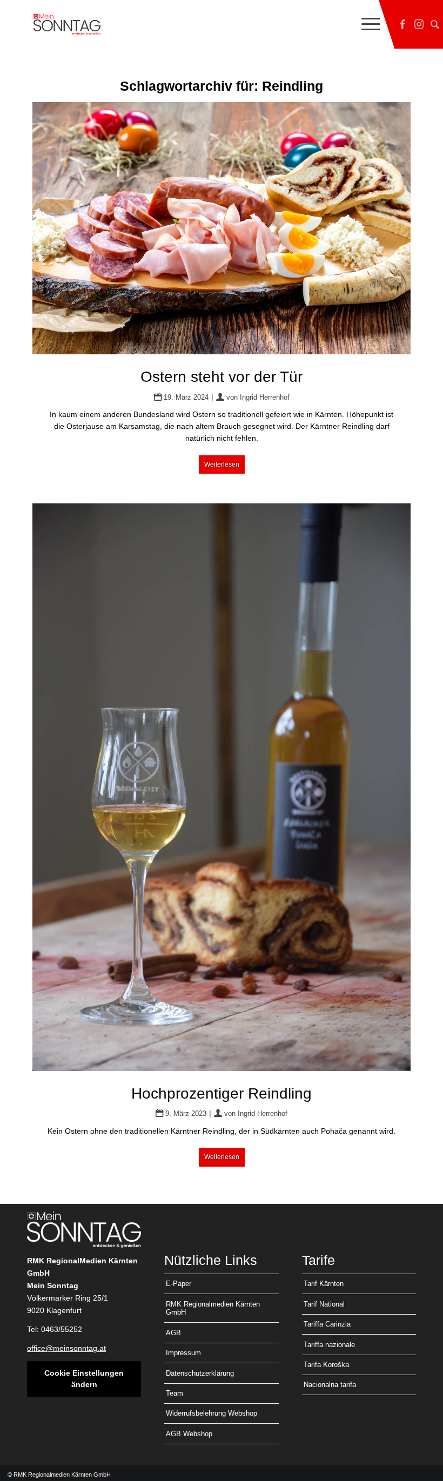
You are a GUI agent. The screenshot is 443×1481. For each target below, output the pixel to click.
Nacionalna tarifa (330, 1385)
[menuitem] (365, 24)
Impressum (183, 1353)
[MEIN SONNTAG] (66, 24)
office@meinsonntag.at (66, 1348)
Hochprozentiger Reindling (221, 1093)
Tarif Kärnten (324, 1284)
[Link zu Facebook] (402, 24)
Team (174, 1393)
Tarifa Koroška (326, 1365)
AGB (173, 1333)
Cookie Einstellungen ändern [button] (84, 1379)
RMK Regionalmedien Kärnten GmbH (213, 1308)
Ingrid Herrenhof (265, 397)
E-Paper (178, 1284)
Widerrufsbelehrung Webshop (211, 1413)
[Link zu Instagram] (418, 24)
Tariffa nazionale (329, 1345)
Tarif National (324, 1304)
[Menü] (365, 24)
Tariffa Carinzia (327, 1324)
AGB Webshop (189, 1434)
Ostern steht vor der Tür (221, 376)
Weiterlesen (221, 464)
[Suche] (435, 24)
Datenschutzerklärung (200, 1373)
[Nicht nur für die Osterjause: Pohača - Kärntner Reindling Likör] (221, 787)
